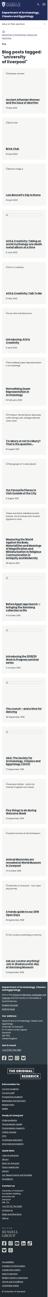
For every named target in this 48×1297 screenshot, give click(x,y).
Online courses (9, 1132)
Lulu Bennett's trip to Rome (23, 195)
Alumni (5, 1171)
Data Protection (10, 1273)
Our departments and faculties (17, 1175)
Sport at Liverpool (10, 1163)
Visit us (5, 1218)
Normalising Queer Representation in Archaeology (18, 392)
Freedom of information (13, 1266)
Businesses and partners (14, 1100)
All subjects (7, 1179)
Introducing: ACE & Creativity (18, 341)
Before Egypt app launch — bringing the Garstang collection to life (23, 607)
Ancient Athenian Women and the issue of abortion (23, 101)
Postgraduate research (13, 1128)
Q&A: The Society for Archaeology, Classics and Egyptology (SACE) (23, 761)
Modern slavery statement (15, 1277)
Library (5, 1159)
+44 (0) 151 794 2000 (12, 1206)
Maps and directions (12, 1214)
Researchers (8, 1104)
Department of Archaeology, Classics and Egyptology (19, 36)
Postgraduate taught (12, 1124)
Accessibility (8, 1262)
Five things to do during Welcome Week (21, 812)
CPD (4, 1136)
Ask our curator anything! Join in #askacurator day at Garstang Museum (23, 964)
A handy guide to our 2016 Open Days (22, 913)
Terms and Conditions (12, 1281)
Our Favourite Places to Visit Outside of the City (21, 491)
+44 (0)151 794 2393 (11, 1050)
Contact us (7, 1210)
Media (5, 1108)
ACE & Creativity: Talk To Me (24, 293)
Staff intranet (8, 1009)
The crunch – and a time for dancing (24, 710)
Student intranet (10, 1005)
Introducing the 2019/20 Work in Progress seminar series (22, 659)
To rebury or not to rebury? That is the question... (23, 442)
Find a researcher (10, 1167)
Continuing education (12, 1140)
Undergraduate (9, 1120)
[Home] (18, 4)
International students (13, 1144)
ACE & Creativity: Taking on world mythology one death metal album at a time (24, 244)
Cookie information (11, 1270)
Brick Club (12, 149)
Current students (10, 1089)
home (3, 31)
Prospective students (12, 1096)
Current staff (8, 1093)
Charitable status (10, 1285)
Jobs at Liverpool (10, 1155)
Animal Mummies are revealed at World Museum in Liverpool (23, 862)
